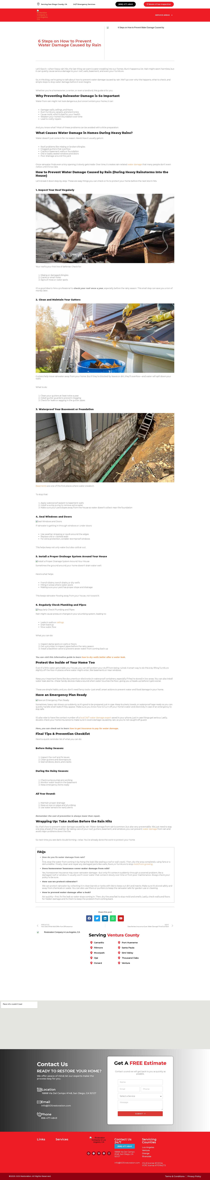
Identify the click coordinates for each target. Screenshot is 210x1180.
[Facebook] (104, 1153)
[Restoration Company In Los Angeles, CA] (94, 1153)
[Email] (39, 1102)
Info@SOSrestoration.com (127, 1163)
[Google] (89, 1153)
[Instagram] (109, 1153)
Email (45, 1102)
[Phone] (39, 1114)
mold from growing (143, 864)
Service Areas (162, 15)
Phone (46, 1114)
